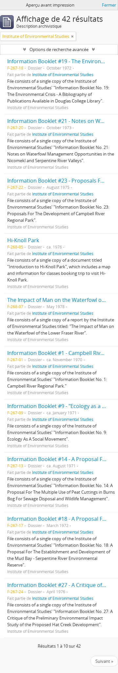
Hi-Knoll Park (23, 240)
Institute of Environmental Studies (62, 74)
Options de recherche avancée (59, 49)
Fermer (109, 5)
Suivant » (104, 661)
